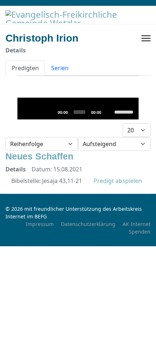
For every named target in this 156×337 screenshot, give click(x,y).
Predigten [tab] (25, 68)
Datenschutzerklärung (88, 224)
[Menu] (146, 38)
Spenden (140, 231)
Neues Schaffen (39, 156)
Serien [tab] (60, 68)
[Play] (26, 111)
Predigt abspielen (117, 181)
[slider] (125, 111)
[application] (77, 108)
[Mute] (109, 111)
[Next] (49, 111)
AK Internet (137, 224)
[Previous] (38, 111)
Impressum (40, 224)
